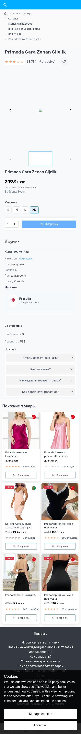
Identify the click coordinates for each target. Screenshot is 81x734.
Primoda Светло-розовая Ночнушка (56, 454)
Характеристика (17, 251)
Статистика (13, 326)
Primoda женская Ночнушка (16, 454)
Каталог (13, 18)
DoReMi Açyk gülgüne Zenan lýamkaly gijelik (18, 525)
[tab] (40, 358)
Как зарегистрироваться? (40, 392)
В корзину (51, 224)
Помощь (10, 349)
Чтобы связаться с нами (40, 358)
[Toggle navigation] (5, 5)
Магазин (11, 287)
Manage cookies (40, 714)
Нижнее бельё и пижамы (24, 28)
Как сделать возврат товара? (40, 380)
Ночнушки (14, 33)
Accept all (40, 725)
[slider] (15, 61)
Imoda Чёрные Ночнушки (20, 595)
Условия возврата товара (40, 661)
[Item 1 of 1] (40, 110)
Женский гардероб (20, 23)
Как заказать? (40, 369)
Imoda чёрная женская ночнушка (58, 525)
